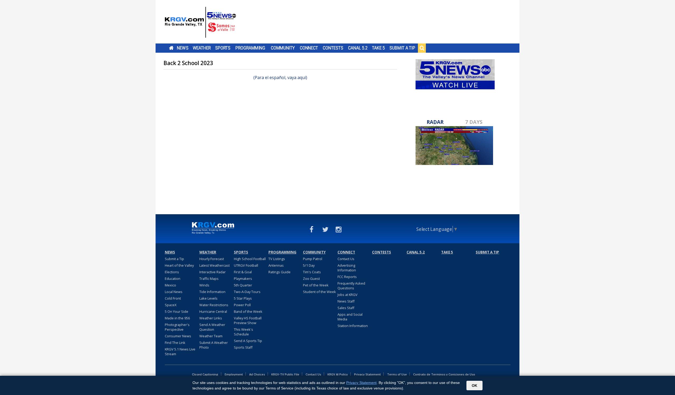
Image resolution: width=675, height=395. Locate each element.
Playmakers (243, 278)
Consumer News (178, 336)
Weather (202, 48)
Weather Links (210, 318)
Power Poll (242, 305)
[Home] (200, 22)
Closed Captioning (205, 374)
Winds (204, 285)
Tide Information (212, 291)
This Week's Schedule (243, 332)
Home (171, 48)
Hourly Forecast (211, 258)
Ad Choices (257, 374)
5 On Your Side (176, 311)
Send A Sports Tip (248, 340)
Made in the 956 (177, 318)
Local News (173, 291)
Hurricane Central (213, 311)
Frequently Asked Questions (351, 285)
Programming (250, 48)
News (182, 48)
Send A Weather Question (212, 327)
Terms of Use (397, 374)
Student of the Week (319, 291)
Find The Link (175, 342)
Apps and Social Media (350, 316)
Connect (309, 48)
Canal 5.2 (358, 48)
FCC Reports (347, 276)
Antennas (276, 265)
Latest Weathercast (214, 265)
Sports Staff (243, 347)
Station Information (353, 325)
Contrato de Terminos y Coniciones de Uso (444, 374)
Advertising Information (347, 267)
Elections (172, 272)
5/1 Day (309, 265)
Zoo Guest (311, 278)
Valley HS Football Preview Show (248, 320)
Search (422, 48)
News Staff (346, 301)
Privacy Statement (367, 374)
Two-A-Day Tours (247, 291)
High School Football (250, 258)
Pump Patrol (312, 258)
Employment (234, 374)
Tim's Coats (312, 272)
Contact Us (346, 258)
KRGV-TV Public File (285, 374)
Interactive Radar (212, 272)
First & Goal (243, 272)
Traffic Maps (209, 278)
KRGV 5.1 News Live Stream (180, 351)
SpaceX (170, 305)
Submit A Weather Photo (213, 345)
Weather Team (211, 336)
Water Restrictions (213, 305)
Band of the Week (248, 311)
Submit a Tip (402, 48)
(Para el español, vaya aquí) (280, 77)
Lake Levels (208, 298)
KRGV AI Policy (337, 374)
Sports (222, 48)
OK (474, 385)
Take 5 (378, 48)
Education (172, 278)
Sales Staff (346, 307)
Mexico (170, 285)
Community (283, 48)
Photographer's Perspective (177, 327)
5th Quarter (243, 285)
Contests (333, 48)
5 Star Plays (243, 298)
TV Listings (276, 258)
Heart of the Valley (179, 265)
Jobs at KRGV (348, 294)
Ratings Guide (279, 272)
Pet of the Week (316, 285)
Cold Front (173, 298)
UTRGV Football (246, 265)
